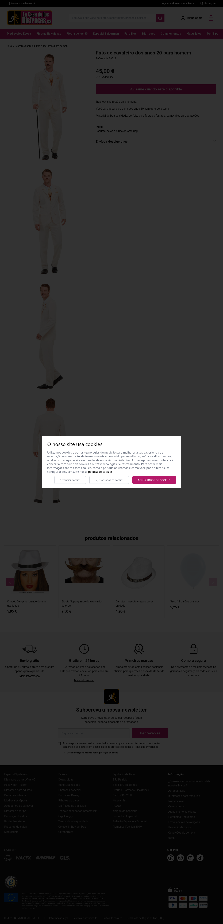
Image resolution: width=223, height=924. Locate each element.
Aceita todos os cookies (154, 480)
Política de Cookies (100, 472)
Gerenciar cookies (70, 480)
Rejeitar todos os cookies (109, 480)
